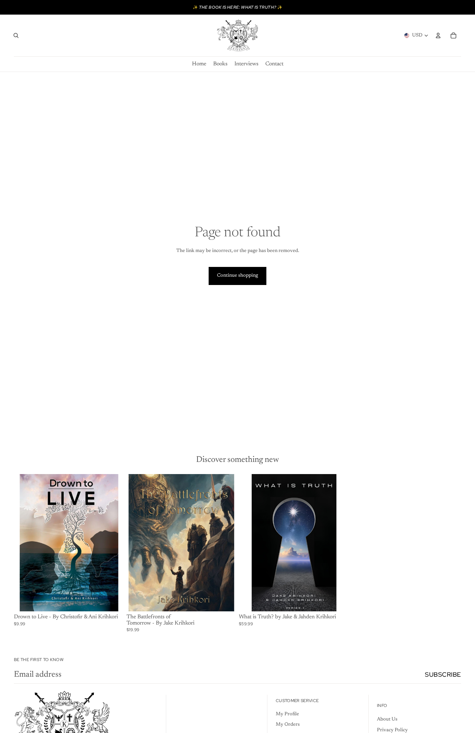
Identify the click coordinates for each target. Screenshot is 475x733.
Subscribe (443, 674)
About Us (387, 719)
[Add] (113, 600)
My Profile (287, 714)
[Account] (438, 35)
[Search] (16, 35)
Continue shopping (237, 275)
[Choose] (338, 600)
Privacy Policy (392, 730)
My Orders (288, 724)
